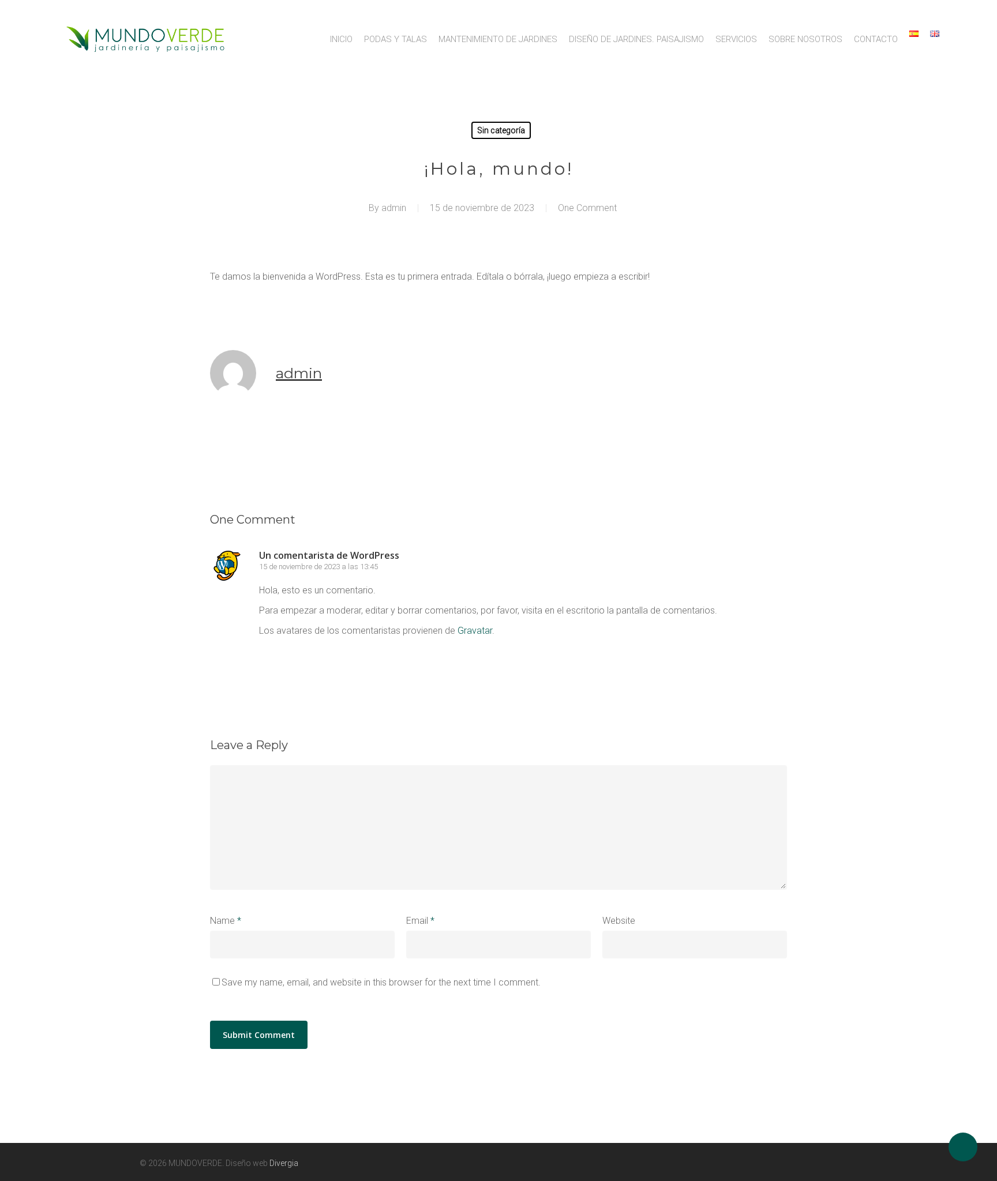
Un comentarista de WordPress (329, 555)
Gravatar (475, 630)
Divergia (283, 1163)
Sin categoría (501, 130)
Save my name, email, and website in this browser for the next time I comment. (381, 982)
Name (225, 920)
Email (420, 920)
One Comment (587, 207)
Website (618, 920)
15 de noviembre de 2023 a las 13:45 (318, 566)
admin (393, 207)
